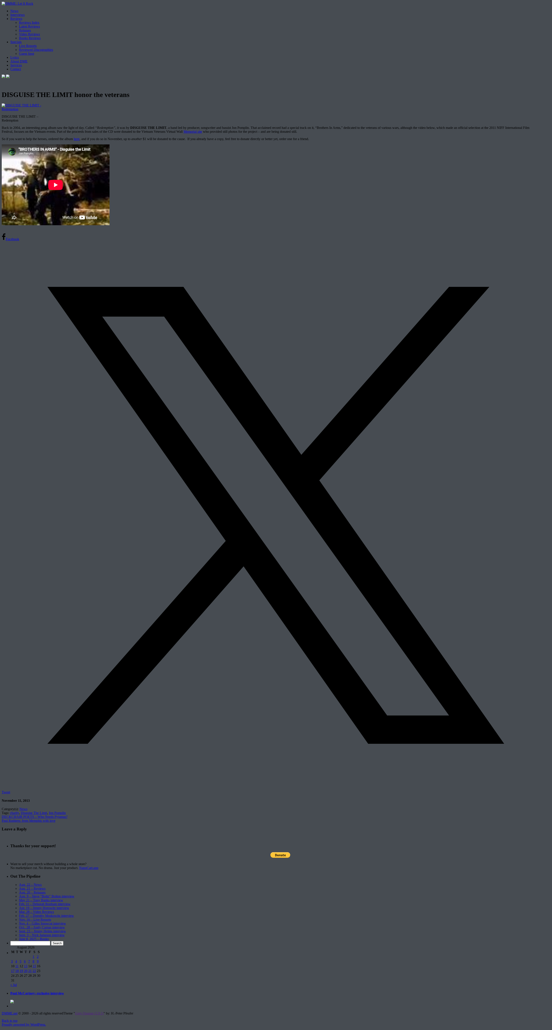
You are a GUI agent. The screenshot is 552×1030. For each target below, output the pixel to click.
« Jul (13, 985)
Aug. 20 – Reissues (32, 892)
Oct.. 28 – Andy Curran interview (42, 927)
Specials (16, 42)
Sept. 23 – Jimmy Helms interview (42, 931)
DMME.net (9, 1013)
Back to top (9, 1020)
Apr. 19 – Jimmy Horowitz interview (44, 908)
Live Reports (28, 46)
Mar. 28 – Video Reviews (36, 912)
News (14, 11)
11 (17, 966)
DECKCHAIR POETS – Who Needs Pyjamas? (34, 817)
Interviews (17, 15)
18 (17, 971)
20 (25, 971)
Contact (15, 69)
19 (21, 971)
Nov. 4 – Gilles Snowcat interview (42, 923)
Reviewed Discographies (36, 50)
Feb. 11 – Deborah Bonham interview (45, 904)
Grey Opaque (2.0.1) (89, 1013)
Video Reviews (29, 34)
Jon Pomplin (57, 813)
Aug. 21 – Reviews (32, 888)
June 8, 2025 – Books (34, 939)
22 (34, 971)
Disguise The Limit (34, 813)
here (77, 139)
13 (25, 966)
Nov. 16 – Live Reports (35, 919)
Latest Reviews (29, 26)
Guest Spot (26, 53)
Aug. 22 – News (30, 884)
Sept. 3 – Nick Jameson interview (42, 935)
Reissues (25, 30)
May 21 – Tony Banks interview (41, 900)
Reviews (16, 18)
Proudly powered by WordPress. (24, 1024)
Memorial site (192, 131)
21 (30, 971)
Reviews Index (29, 22)
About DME (19, 61)
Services (16, 65)
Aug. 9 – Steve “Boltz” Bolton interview (46, 896)
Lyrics (14, 57)
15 (34, 966)
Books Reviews (30, 38)
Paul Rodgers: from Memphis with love (28, 820)
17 (12, 971)
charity (14, 813)
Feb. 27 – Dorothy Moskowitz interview (46, 915)
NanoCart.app (88, 868)
